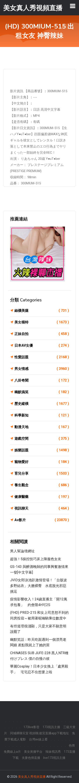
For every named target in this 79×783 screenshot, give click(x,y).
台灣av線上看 (38, 739)
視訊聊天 (41, 508)
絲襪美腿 (41, 310)
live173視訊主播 (54, 758)
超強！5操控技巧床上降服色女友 (35, 559)
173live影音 (31, 727)
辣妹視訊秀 (53, 751)
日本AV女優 (41, 345)
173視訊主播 (51, 727)
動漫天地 (41, 427)
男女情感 (41, 369)
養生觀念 (41, 485)
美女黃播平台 (33, 751)
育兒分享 (41, 473)
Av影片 (41, 520)
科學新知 (41, 415)
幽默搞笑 (41, 392)
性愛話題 (41, 357)
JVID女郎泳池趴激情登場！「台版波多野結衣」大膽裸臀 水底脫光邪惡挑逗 (38, 585)
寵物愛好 (41, 462)
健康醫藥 (41, 497)
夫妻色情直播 (31, 758)
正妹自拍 (41, 334)
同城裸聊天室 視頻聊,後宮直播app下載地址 (39, 733)
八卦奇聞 (41, 380)
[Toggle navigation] (73, 6)
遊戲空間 (41, 438)
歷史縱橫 (41, 403)
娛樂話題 (41, 450)
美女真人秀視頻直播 (32, 776)
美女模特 (41, 322)
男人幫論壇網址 (22, 551)
